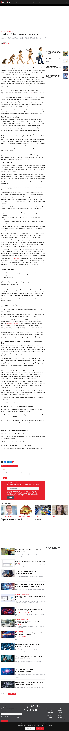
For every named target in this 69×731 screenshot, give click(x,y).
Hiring (53, 516)
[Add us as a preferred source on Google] (13, 462)
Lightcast (20, 553)
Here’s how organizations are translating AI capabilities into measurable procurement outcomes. (29, 627)
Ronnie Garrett (21, 40)
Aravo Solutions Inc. (22, 686)
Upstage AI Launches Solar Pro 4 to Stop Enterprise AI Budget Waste (27, 645)
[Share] (5, 462)
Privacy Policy (26, 495)
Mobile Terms (19, 495)
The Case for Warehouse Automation (41, 518)
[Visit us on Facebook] (47, 547)
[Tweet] (10, 462)
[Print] (2, 462)
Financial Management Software (22, 569)
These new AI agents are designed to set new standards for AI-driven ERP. (29, 638)
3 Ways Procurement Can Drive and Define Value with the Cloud (8, 519)
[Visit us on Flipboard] (56, 547)
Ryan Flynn (5, 40)
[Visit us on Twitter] (50, 547)
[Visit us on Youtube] (59, 547)
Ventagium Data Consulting (24, 612)
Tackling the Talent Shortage (59, 518)
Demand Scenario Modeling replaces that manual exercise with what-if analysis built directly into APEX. (29, 565)
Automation (37, 516)
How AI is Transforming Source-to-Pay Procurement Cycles (27, 621)
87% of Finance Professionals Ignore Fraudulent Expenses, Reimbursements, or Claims (53, 75)
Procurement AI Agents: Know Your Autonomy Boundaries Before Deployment (29, 610)
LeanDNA (20, 563)
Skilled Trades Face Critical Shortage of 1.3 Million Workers (53, 52)
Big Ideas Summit (15, 258)
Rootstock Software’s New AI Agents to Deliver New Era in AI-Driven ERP (29, 633)
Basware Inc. (20, 599)
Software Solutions (19, 559)
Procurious (31, 92)
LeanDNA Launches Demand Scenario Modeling (53, 59)
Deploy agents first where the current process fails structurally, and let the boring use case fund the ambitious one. (29, 615)
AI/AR (16, 607)
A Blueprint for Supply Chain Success (25, 518)
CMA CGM (20, 624)
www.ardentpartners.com (13, 323)
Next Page (12, 693)
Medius (19, 588)
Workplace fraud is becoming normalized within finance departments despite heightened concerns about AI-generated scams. (29, 590)
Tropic (19, 574)
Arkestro (19, 672)
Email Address (10, 486)
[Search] (64, 2)
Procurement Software (20, 654)
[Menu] (67, 2)
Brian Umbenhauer (13, 40)
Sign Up (10, 497)
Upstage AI (20, 648)
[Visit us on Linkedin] (53, 547)
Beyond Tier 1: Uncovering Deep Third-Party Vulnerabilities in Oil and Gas (29, 683)
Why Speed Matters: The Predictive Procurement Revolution (26, 670)
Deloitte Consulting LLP (8, 43)
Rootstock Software (22, 636)
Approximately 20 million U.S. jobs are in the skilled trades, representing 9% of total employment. (30, 555)
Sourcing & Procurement (7, 31)
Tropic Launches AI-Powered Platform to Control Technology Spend (53, 67)
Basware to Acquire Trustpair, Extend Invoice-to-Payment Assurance (30, 597)
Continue (40, 728)
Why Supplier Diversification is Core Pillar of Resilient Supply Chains (29, 657)
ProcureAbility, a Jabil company (24, 659)
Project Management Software (25, 516)
